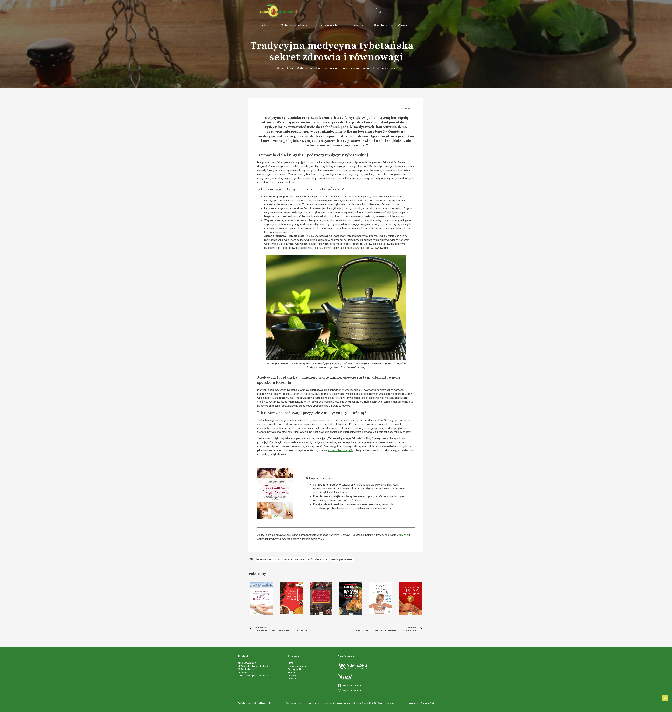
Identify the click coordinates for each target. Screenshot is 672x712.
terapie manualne (294, 559)
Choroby (379, 25)
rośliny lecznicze (317, 559)
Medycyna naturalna (292, 25)
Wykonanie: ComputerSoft (421, 703)
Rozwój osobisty (327, 25)
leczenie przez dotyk (268, 559)
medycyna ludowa (341, 559)
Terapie (355, 25)
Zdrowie (403, 25)
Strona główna (285, 68)
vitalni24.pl (403, 534)
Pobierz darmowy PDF (340, 450)
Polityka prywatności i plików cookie (255, 703)
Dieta (264, 25)
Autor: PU (408, 109)
